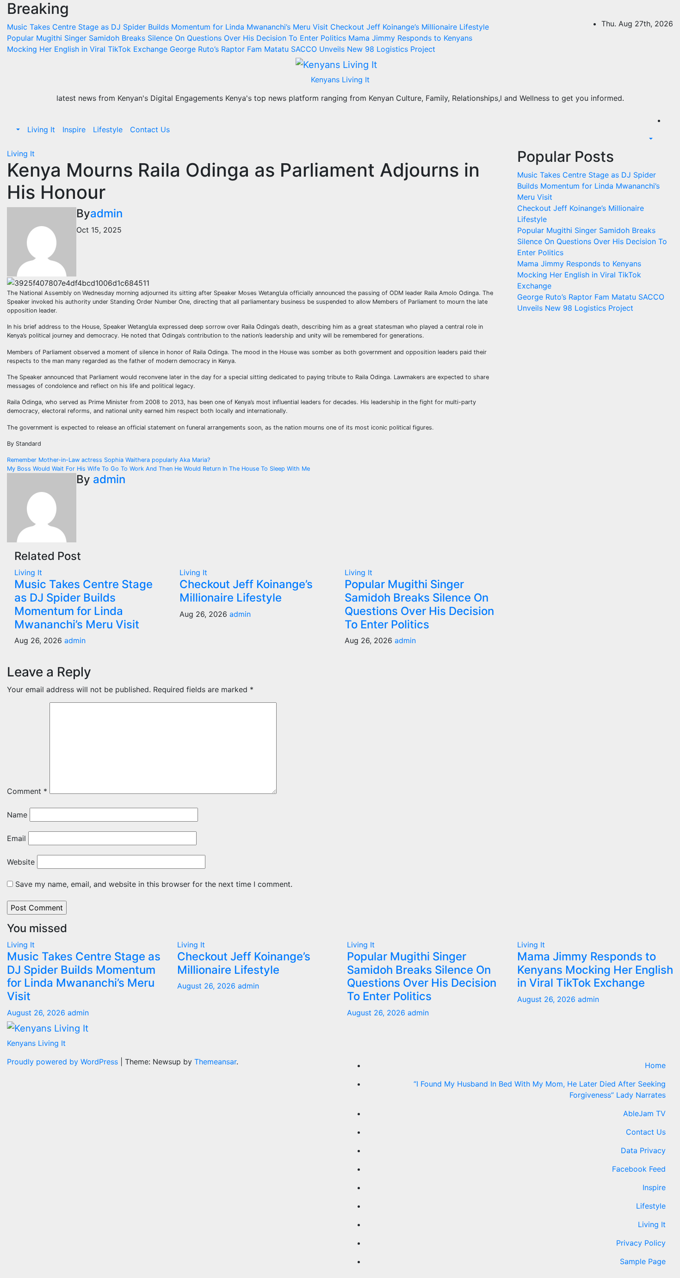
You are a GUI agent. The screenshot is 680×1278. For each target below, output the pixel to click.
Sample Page (643, 1261)
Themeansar (215, 1061)
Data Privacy (643, 1150)
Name (17, 814)
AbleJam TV (644, 1113)
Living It (41, 129)
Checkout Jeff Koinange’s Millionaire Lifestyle (246, 591)
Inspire (74, 129)
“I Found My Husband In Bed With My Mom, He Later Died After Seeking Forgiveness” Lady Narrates (540, 1089)
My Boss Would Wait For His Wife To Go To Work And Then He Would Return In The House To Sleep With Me (158, 468)
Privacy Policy (641, 1242)
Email (16, 838)
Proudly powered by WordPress (63, 1061)
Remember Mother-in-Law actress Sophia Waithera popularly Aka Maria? (108, 459)
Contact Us (150, 129)
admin (106, 213)
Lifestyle (108, 129)
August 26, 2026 (37, 1012)
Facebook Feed (639, 1169)
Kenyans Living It (340, 79)
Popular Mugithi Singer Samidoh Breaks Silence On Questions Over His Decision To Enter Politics (419, 604)
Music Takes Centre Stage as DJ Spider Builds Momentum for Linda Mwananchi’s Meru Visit (83, 604)
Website (21, 861)
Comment (27, 791)
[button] (17, 129)
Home (655, 1065)
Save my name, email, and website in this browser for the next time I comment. (153, 884)
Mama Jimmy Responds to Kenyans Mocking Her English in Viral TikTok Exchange (579, 274)
